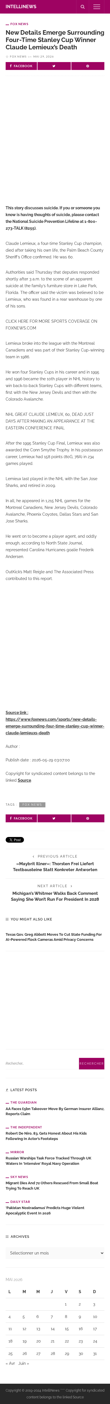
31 (95, 1353)
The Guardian (23, 1102)
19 (25, 1341)
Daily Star (20, 1201)
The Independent (26, 1127)
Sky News (19, 1177)
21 (52, 1341)
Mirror (17, 1152)
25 (10, 1353)
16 (81, 1328)
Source (24, 780)
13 (38, 1328)
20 (38, 1341)
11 (10, 1328)
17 (95, 1328)
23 (81, 1341)
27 (38, 1353)
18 (10, 1341)
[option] (55, 936)
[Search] (82, 7)
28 (53, 1353)
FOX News (19, 24)
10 (95, 1316)
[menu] (96, 6)
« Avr (10, 1363)
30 (81, 1353)
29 (67, 1353)
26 (25, 1353)
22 (67, 1341)
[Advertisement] (55, 145)
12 (24, 1328)
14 (53, 1328)
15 (67, 1328)
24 (95, 1341)
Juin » (23, 1363)
